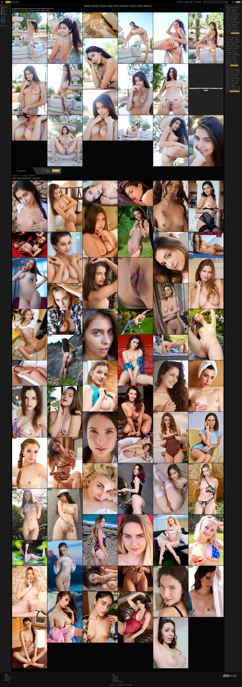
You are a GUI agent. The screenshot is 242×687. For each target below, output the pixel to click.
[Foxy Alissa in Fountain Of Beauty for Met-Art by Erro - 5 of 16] (206, 38)
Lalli (231, 28)
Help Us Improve (8, 677)
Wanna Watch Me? (124, 6)
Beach (239, 89)
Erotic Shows (116, 6)
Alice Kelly (234, 11)
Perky (238, 80)
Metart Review (87, 6)
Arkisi (233, 37)
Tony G (227, 65)
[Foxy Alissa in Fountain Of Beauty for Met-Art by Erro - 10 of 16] (170, 89)
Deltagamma (237, 46)
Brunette (27, 10)
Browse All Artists (234, 65)
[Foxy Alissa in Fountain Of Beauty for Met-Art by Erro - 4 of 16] (170, 38)
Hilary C (228, 7)
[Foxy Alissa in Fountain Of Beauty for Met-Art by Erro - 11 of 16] (100, 115)
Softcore (228, 82)
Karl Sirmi (236, 48)
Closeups (32, 10)
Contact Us (7, 676)
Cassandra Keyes (229, 46)
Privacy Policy (115, 677)
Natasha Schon (229, 52)
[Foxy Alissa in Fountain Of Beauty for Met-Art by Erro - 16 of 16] (206, 140)
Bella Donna (234, 26)
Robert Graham (229, 48)
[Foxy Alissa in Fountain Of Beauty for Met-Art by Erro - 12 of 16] (29, 128)
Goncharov (235, 59)
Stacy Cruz (228, 24)
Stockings (234, 89)
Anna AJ (235, 28)
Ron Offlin (228, 50)
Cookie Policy (115, 679)
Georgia (235, 16)
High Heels (233, 80)
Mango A (228, 13)
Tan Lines (238, 87)
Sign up (238, 2)
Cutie (227, 76)
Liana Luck (233, 13)
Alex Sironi (235, 63)
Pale (232, 82)
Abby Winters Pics (147, 6)
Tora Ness (228, 44)
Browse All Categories (234, 91)
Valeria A (228, 33)
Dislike (20, 178)
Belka (232, 7)
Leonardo (228, 37)
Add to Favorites (28, 178)
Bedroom (228, 84)
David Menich (229, 61)
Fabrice (227, 56)
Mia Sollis (234, 9)
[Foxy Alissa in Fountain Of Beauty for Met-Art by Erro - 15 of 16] (170, 140)
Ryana (232, 22)
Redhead (236, 82)
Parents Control (8, 679)
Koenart (231, 39)
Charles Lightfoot (235, 54)
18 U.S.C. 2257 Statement (117, 681)
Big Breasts (237, 78)
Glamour (233, 87)
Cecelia (233, 50)
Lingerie (235, 76)
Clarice (227, 20)
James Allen (228, 59)
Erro (19, 10)
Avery (238, 13)
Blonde (233, 74)
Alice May (237, 22)
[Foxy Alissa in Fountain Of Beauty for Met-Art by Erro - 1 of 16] (29, 38)
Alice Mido (228, 31)
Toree (232, 16)
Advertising (7, 680)
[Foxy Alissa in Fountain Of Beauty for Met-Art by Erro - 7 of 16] (29, 89)
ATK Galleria (139, 6)
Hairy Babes (110, 6)
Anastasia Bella (235, 31)
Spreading (228, 74)
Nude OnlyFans (189, 2)
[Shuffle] (220, 8)
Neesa (227, 16)
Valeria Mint (235, 18)
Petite (237, 74)
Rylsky (227, 41)
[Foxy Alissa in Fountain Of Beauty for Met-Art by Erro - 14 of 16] (135, 128)
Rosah (227, 28)
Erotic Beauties (103, 6)
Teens (227, 72)
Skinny (227, 80)
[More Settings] (223, 8)
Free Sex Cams (133, 6)
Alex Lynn (232, 41)
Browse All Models (235, 33)
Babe (23, 10)
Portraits (43, 10)
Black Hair (228, 89)
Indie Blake (228, 54)
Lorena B (228, 11)
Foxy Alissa (15, 10)
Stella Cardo (228, 18)
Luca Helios (236, 39)
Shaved (47, 10)
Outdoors (38, 10)
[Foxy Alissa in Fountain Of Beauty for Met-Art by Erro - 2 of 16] (65, 38)
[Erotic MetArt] (12, 2)
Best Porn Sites (95, 6)
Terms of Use (115, 676)
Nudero (237, 41)
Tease (231, 76)
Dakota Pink (234, 24)
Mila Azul (237, 7)
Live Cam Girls (180, 2)
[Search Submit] (227, 2)
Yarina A (228, 22)
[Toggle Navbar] (2, 2)
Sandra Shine (229, 63)
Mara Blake (228, 26)
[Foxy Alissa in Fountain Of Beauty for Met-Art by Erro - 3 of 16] (135, 38)
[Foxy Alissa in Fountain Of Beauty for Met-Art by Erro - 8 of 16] (65, 89)
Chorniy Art (233, 56)
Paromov (235, 61)
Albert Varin (234, 44)
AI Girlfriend (197, 2)
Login (233, 2)
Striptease (237, 69)
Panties (232, 78)
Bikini (227, 91)
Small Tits (232, 72)
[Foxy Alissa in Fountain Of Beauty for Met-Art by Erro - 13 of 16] (65, 140)
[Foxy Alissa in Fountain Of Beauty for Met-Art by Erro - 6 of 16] (100, 63)
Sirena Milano (233, 20)
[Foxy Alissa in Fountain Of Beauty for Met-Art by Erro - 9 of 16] (135, 89)
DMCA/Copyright (115, 680)
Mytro (235, 52)
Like (15, 178)
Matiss (237, 37)
